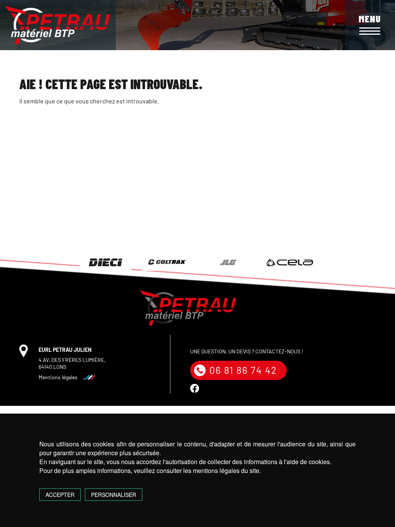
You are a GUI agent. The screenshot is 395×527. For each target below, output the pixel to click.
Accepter (60, 494)
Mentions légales (58, 377)
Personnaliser (113, 494)
